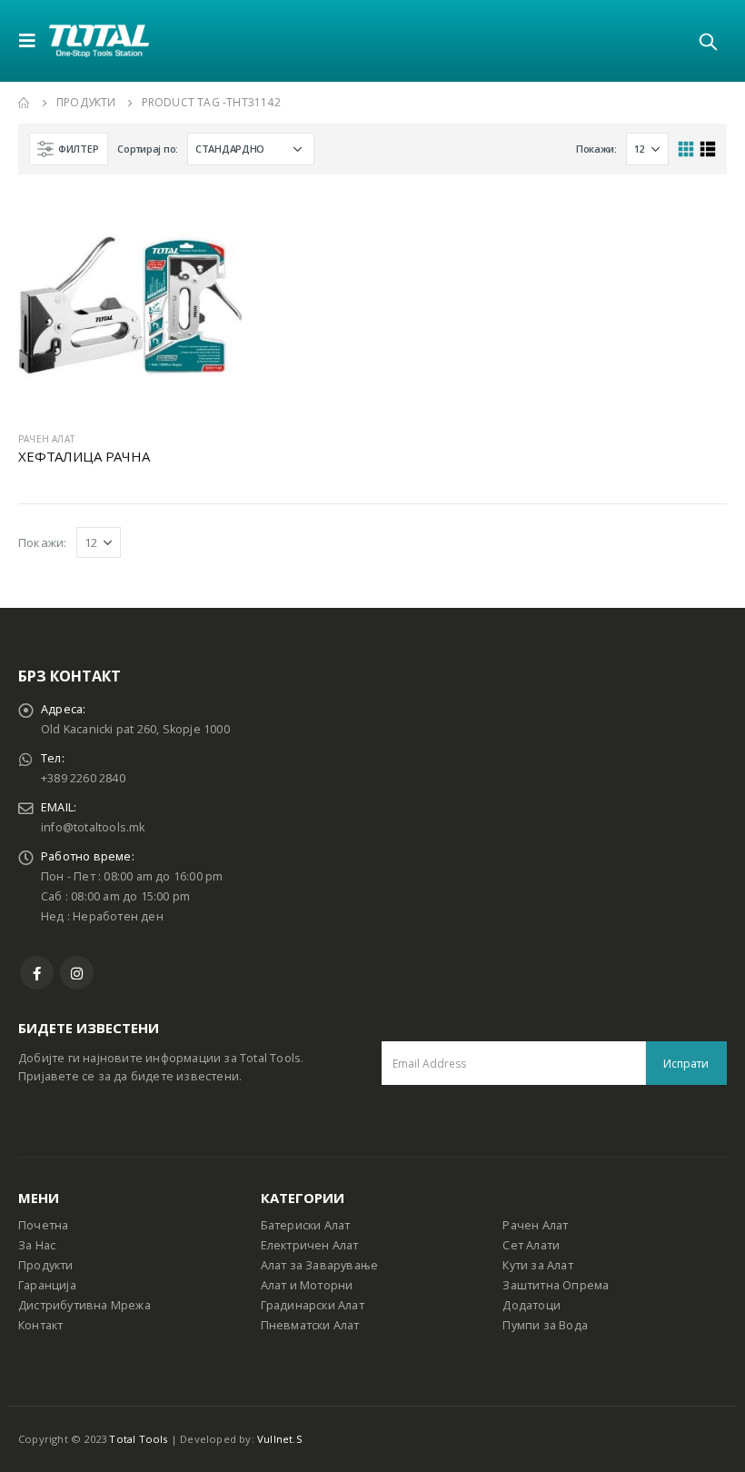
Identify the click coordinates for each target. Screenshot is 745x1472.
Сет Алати (531, 1245)
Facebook (37, 973)
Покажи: (596, 148)
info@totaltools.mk (93, 827)
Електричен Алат (310, 1245)
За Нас (36, 1245)
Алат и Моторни (307, 1285)
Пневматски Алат (310, 1325)
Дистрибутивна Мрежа (84, 1305)
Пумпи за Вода (545, 1325)
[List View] (707, 149)
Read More (212, 222)
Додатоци (531, 1305)
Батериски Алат (306, 1225)
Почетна (43, 1225)
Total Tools (138, 1439)
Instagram (77, 973)
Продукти (46, 1265)
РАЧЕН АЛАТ (46, 439)
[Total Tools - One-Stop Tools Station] (99, 40)
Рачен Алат (535, 1225)
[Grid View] (686, 149)
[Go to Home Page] (24, 103)
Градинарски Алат (312, 1305)
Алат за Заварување (320, 1265)
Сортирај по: (147, 148)
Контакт (40, 1325)
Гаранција (47, 1285)
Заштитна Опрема (555, 1285)
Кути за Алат (537, 1265)
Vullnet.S (280, 1439)
